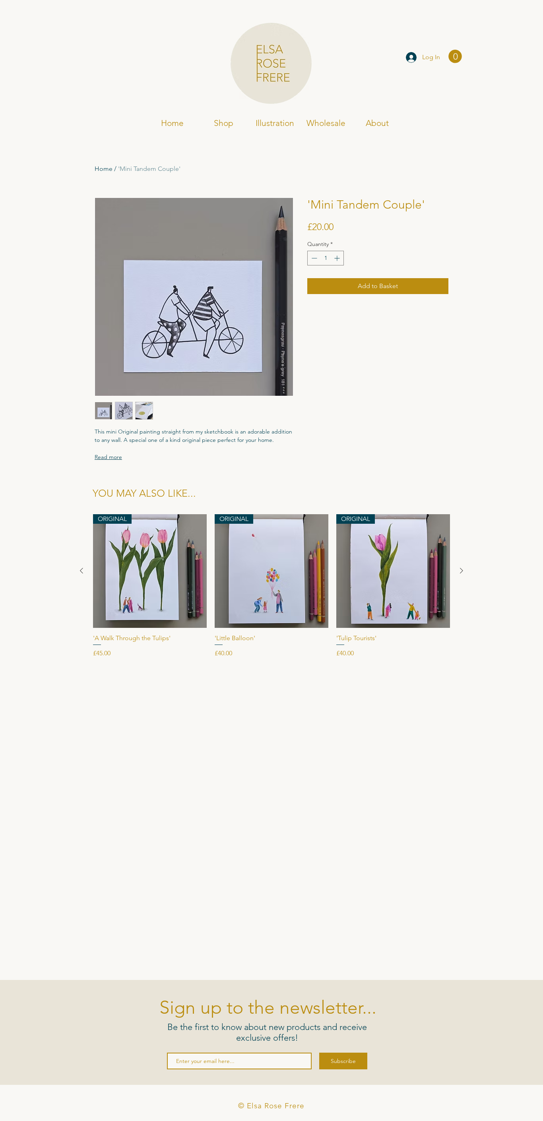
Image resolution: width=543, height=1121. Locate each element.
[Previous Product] (81, 570)
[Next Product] (461, 570)
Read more (108, 457)
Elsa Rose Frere (127, 58)
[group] (271, 586)
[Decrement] (313, 258)
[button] (455, 56)
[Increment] (338, 258)
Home (103, 168)
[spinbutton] (325, 258)
